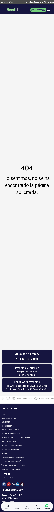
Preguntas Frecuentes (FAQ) (13, 457)
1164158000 (9, 501)
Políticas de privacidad (12, 446)
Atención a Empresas (11, 434)
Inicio (4, 414)
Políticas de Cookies (10, 449)
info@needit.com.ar (27, 371)
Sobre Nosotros (9, 418)
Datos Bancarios (9, 442)
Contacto (6, 422)
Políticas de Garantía (11, 430)
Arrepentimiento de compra (14, 466)
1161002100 (28, 359)
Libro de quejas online (11, 469)
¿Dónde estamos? (9, 426)
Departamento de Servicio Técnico (16, 438)
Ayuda (4, 453)
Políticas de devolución (12, 461)
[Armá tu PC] (38, 10)
